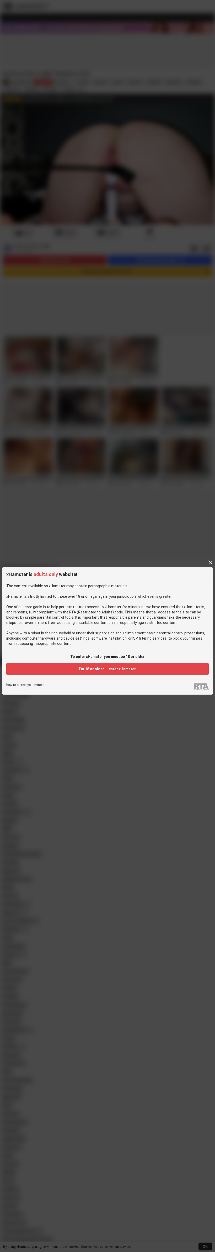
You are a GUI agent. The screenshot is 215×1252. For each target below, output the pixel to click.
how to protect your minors (25, 685)
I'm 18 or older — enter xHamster (107, 669)
